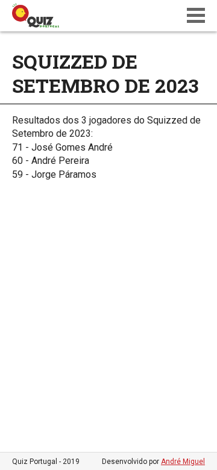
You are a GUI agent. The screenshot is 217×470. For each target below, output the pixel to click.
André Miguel (183, 461)
